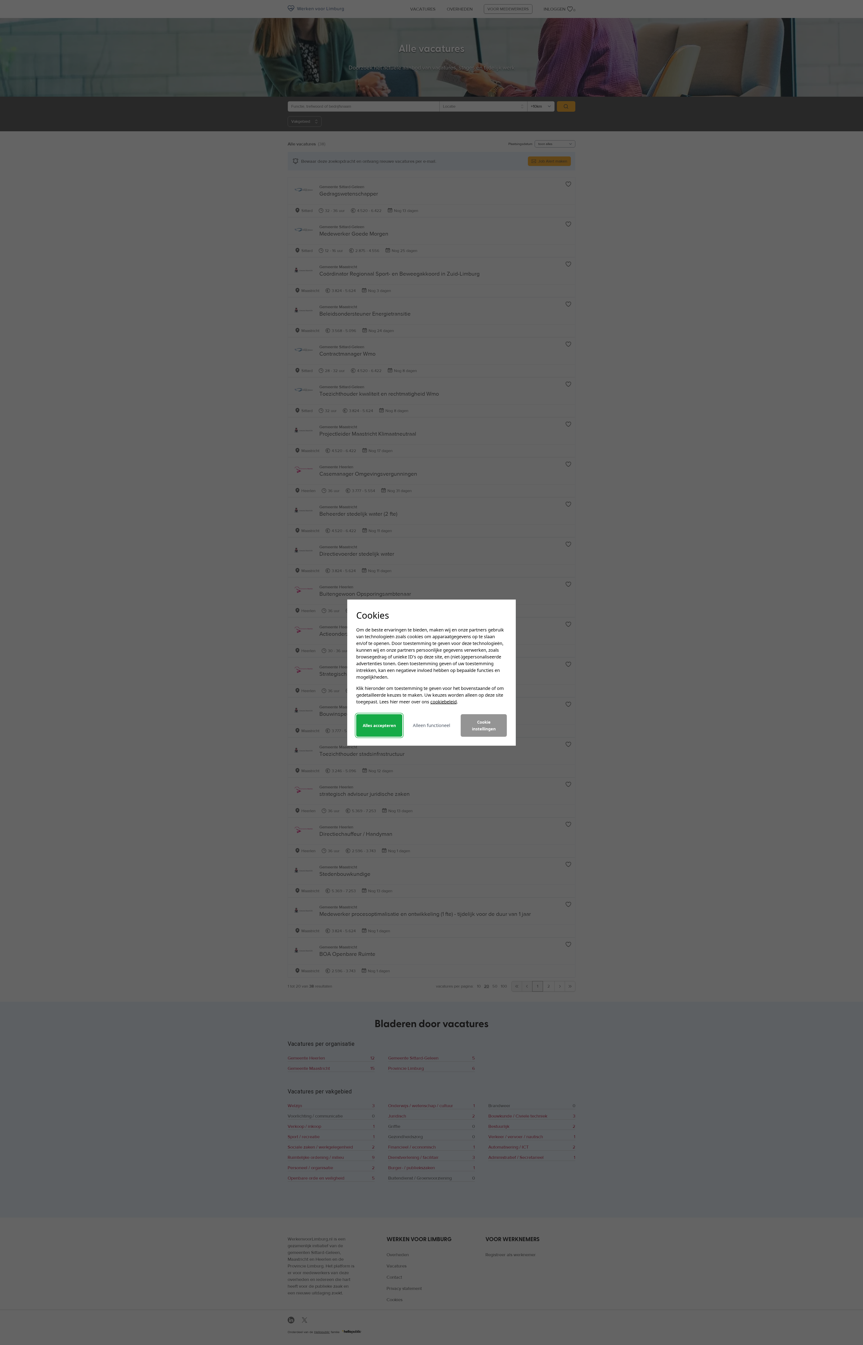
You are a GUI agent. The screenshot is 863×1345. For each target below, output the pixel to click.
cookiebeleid (443, 702)
